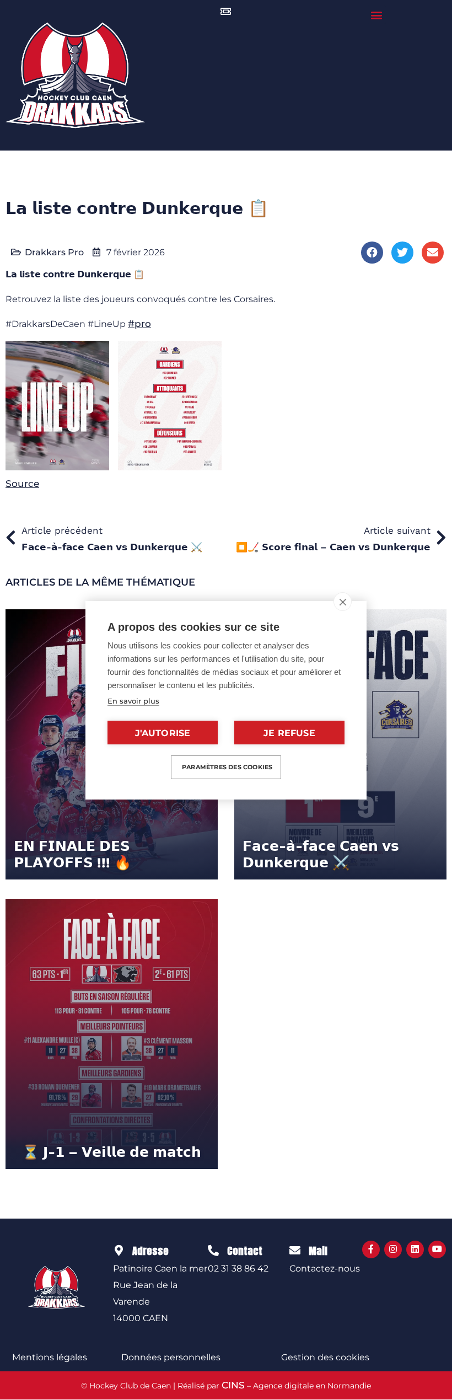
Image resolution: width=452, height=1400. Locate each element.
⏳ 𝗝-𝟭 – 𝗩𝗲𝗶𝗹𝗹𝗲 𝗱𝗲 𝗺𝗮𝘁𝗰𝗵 (111, 1152)
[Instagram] (393, 1249)
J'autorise (163, 733)
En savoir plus (133, 700)
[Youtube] (437, 1249)
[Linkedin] (415, 1249)
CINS (233, 1385)
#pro (139, 323)
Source (22, 483)
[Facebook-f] (371, 1249)
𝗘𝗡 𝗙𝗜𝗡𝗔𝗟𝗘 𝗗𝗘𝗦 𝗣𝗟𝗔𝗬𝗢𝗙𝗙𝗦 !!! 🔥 (72, 854)
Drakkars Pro (54, 252)
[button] (377, 15)
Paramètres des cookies (227, 767)
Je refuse (289, 733)
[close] (342, 601)
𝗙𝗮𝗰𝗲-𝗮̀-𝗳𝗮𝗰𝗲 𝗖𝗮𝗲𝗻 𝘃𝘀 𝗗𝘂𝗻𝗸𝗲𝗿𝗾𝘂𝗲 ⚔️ (321, 854)
